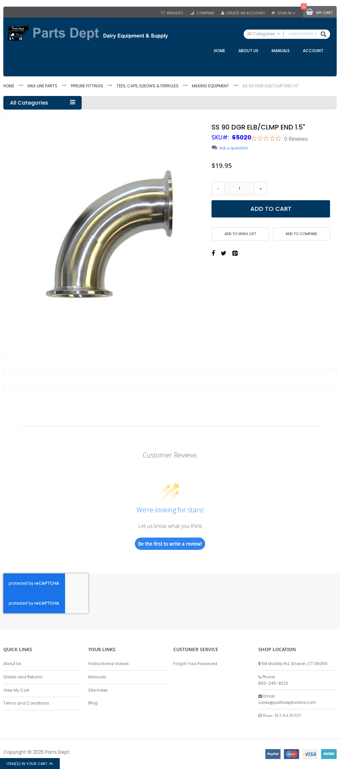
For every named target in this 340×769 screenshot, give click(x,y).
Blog (93, 703)
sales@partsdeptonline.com (287, 702)
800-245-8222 (273, 683)
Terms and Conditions (26, 703)
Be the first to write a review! (170, 544)
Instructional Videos (108, 663)
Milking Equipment (210, 86)
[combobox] (287, 34)
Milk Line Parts (42, 86)
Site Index (98, 690)
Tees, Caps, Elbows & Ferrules (148, 86)
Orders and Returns (22, 677)
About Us (12, 663)
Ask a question (233, 148)
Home (8, 86)
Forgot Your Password (195, 663)
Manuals (97, 677)
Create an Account (245, 13)
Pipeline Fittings (87, 86)
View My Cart (16, 690)
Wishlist (175, 13)
